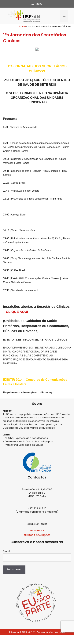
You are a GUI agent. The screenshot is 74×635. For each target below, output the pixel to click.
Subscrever (14, 569)
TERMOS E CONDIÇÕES (37, 535)
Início (22, 26)
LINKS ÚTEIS (37, 530)
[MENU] (64, 16)
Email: (6, 551)
